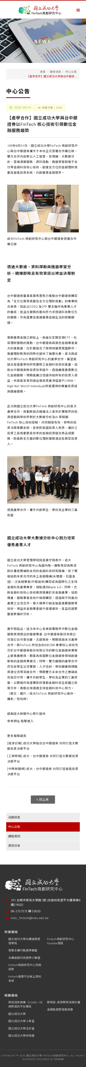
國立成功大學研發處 (21, 1035)
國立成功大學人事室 (21, 1021)
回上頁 (44, 799)
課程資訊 (14, 836)
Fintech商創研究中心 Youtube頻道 (60, 941)
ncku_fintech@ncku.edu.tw (30, 918)
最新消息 (55, 71)
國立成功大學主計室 (21, 1028)
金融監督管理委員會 (60, 1009)
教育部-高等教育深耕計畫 (63, 1002)
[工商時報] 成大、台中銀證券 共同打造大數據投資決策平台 (42, 758)
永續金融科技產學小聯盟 (24, 957)
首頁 (43, 71)
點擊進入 (27, 721)
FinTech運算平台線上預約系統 (24, 978)
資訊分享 (14, 846)
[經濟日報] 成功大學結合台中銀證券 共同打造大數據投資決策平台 (42, 746)
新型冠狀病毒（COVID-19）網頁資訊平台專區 (25, 1004)
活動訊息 (14, 817)
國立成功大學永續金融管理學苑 (24, 941)
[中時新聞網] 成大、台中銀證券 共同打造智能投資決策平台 (42, 771)
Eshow (59, 1059)
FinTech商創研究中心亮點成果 (24, 967)
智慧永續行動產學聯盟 (22, 950)
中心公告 (71, 71)
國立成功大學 (17, 1013)
